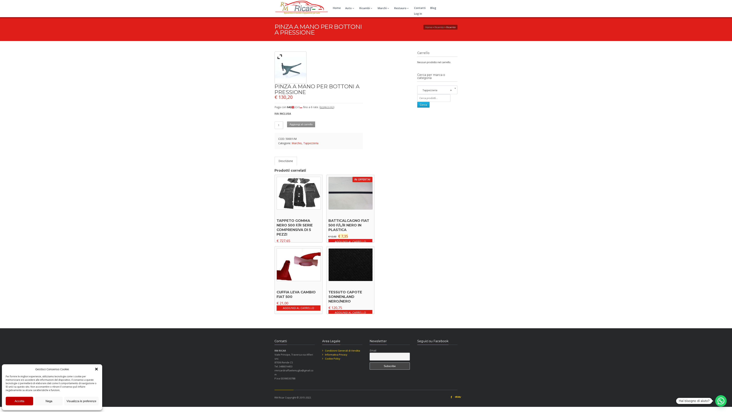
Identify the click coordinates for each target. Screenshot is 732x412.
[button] (96, 369)
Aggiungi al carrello (301, 124)
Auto (348, 8)
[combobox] (437, 90)
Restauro (400, 8)
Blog (433, 8)
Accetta (19, 401)
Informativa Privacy (336, 354)
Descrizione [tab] (286, 161)
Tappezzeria (310, 143)
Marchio (297, 143)
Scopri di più (326, 107)
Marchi (382, 8)
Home (337, 8)
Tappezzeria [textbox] (436, 90)
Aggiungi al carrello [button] (350, 241)
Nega (49, 401)
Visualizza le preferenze (81, 401)
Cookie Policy (332, 358)
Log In (418, 13)
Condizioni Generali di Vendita (342, 350)
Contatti (420, 8)
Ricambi (364, 8)
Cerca (423, 104)
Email (373, 350)
